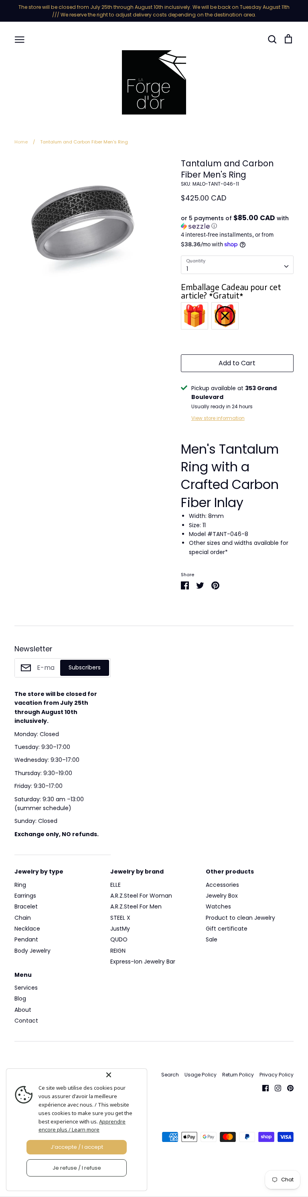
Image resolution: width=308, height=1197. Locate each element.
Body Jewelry (32, 951)
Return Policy (238, 1074)
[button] (237, 222)
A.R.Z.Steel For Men (136, 906)
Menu (23, 975)
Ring (20, 885)
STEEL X (120, 918)
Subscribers (85, 667)
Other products (230, 872)
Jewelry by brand (137, 872)
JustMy (120, 929)
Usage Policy (200, 1074)
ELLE (115, 885)
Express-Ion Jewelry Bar (142, 962)
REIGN (118, 951)
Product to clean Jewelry (240, 918)
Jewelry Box (222, 896)
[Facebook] (262, 1087)
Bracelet (26, 906)
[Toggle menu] (19, 39)
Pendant (26, 939)
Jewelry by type (38, 872)
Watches (218, 906)
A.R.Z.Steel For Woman (141, 896)
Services (26, 988)
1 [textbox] (187, 269)
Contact (26, 1021)
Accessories (222, 885)
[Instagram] (275, 1087)
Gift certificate (226, 929)
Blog (20, 998)
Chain (22, 918)
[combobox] (237, 265)
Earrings (25, 896)
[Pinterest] (287, 1087)
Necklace (27, 929)
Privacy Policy (276, 1074)
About (22, 1010)
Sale (211, 939)
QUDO (119, 939)
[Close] (125, 1075)
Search (170, 1074)
